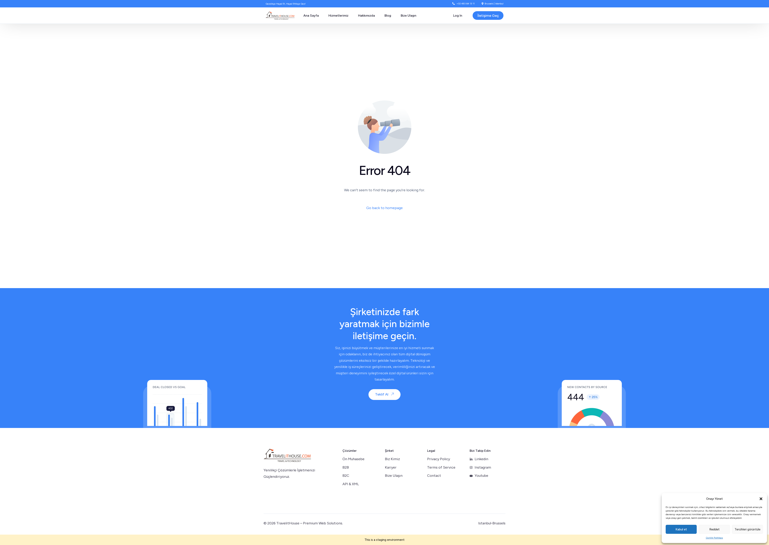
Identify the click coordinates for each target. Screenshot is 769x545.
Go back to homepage (384, 208)
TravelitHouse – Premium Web (301, 523)
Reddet (714, 529)
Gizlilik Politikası (714, 537)
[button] (761, 499)
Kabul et (681, 529)
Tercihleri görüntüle (747, 529)
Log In (457, 15)
